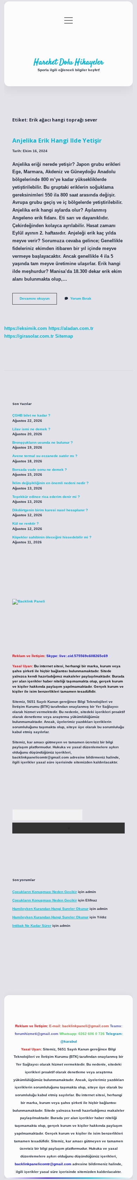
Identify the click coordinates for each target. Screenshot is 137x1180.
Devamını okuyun (38, 300)
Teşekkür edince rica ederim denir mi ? (46, 497)
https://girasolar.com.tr (29, 336)
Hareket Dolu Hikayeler (68, 62)
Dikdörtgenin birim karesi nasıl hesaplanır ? (50, 510)
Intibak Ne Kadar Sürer (31, 926)
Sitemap (64, 336)
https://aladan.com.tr (70, 328)
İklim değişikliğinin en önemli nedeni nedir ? (50, 483)
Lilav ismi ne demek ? (31, 429)
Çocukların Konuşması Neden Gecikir (44, 892)
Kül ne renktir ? (25, 523)
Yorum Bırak (80, 298)
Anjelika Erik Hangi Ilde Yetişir (57, 140)
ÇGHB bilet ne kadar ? (31, 415)
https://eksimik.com (25, 328)
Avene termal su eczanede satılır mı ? (44, 456)
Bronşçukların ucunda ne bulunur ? (42, 442)
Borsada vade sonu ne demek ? (39, 470)
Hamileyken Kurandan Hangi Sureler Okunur (50, 909)
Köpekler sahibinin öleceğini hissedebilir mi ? (51, 537)
